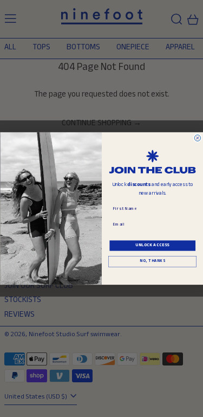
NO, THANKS (152, 262)
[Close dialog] (197, 138)
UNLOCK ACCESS (152, 245)
